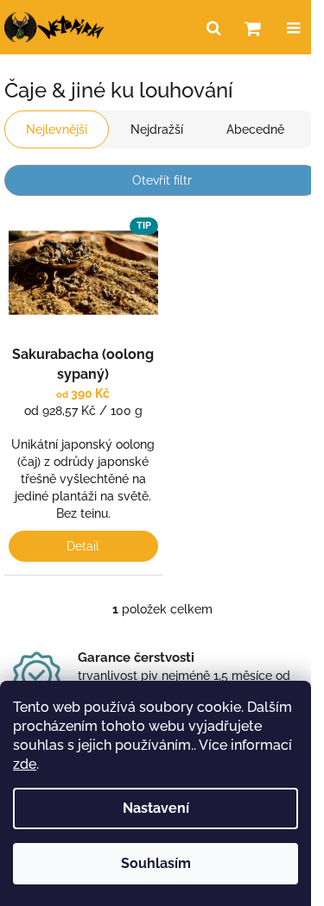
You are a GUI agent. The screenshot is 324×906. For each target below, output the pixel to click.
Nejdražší (156, 129)
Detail (83, 546)
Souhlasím (156, 863)
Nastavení (156, 808)
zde (24, 764)
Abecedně (255, 129)
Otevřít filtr (162, 180)
